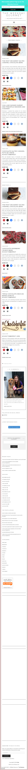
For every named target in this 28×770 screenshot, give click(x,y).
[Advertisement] (13, 619)
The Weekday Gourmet (14, 14)
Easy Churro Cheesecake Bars (9, 470)
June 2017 (4, 487)
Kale (18, 762)
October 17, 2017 (5, 148)
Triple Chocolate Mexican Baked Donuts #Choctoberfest (13, 295)
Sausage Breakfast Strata (8, 532)
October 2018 (5, 479)
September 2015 (5, 502)
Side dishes (7, 85)
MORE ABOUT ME (8, 406)
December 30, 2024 (5, 58)
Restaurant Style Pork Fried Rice (9, 518)
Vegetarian (4, 571)
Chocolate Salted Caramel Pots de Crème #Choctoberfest (13, 152)
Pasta (3, 554)
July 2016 (4, 493)
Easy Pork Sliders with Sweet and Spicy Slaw (12, 526)
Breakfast (3, 315)
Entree (10, 131)
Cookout (7, 131)
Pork (3, 556)
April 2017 (4, 489)
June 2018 (4, 483)
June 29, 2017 (4, 102)
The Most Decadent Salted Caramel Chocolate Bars (13, 61)
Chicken (4, 546)
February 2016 (5, 497)
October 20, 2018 (5, 246)
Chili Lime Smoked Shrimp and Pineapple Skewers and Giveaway (13, 107)
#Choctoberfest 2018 (11, 336)
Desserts (3, 85)
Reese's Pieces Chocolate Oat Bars (10, 520)
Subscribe (6, 755)
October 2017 (5, 485)
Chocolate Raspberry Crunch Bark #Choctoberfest (11, 250)
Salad (12, 131)
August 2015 (5, 504)
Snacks (10, 85)
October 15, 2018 (5, 333)
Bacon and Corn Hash (7, 522)
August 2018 (5, 481)
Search (14, 446)
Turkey (3, 569)
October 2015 (5, 500)
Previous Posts (8, 363)
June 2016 (4, 495)
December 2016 (5, 491)
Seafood (14, 131)
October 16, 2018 (5, 291)
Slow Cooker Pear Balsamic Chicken (10, 524)
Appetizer (3, 131)
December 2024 (5, 477)
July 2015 (4, 506)
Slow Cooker (5, 565)
